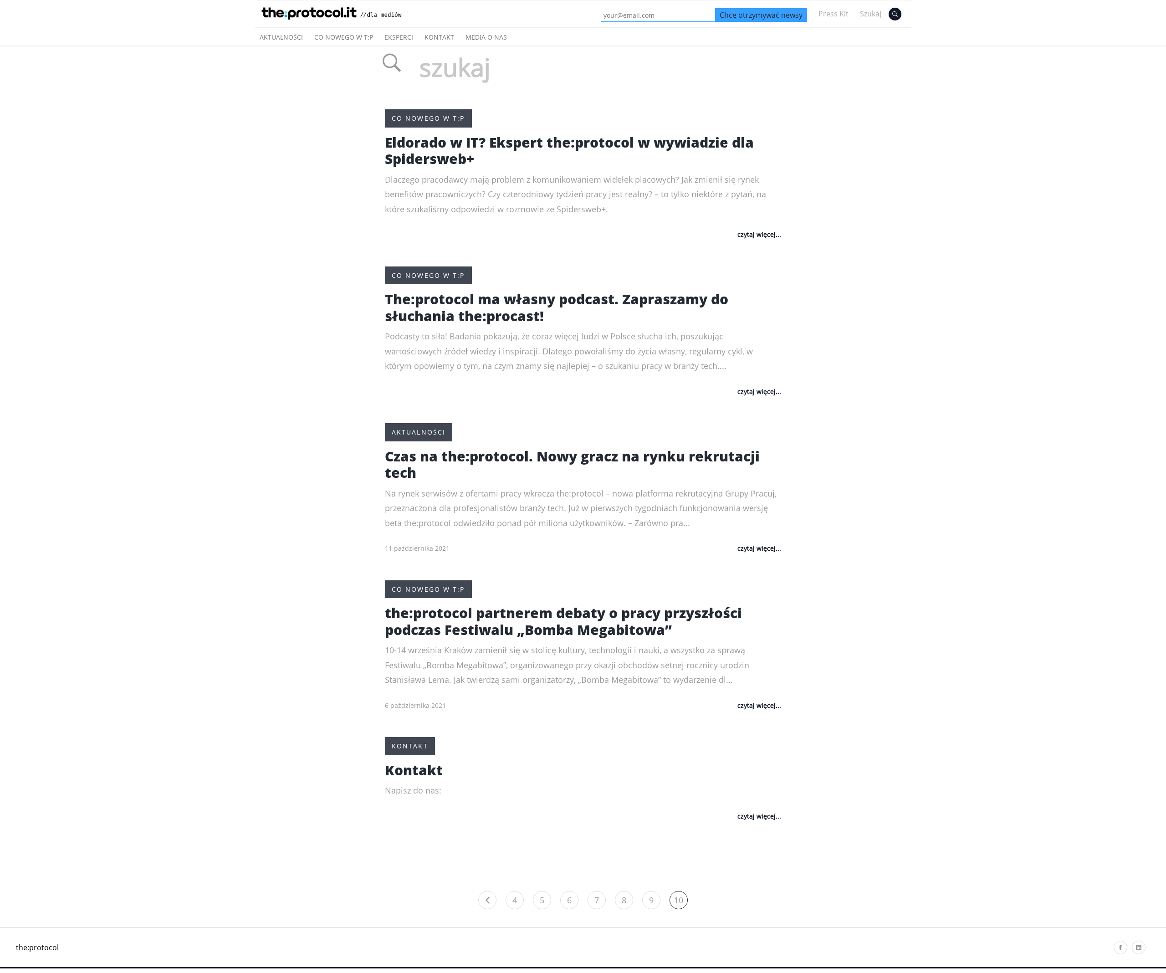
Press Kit (833, 14)
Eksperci (398, 37)
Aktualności (281, 37)
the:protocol (37, 947)
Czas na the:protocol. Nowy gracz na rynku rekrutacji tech (572, 464)
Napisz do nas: (413, 790)
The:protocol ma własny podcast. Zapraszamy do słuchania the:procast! (556, 307)
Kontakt (439, 37)
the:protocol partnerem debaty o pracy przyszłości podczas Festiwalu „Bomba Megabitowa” (563, 621)
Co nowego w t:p (343, 37)
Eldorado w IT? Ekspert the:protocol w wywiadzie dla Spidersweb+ (569, 151)
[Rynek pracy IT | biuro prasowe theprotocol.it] (342, 22)
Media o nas (486, 37)
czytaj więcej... (759, 234)
